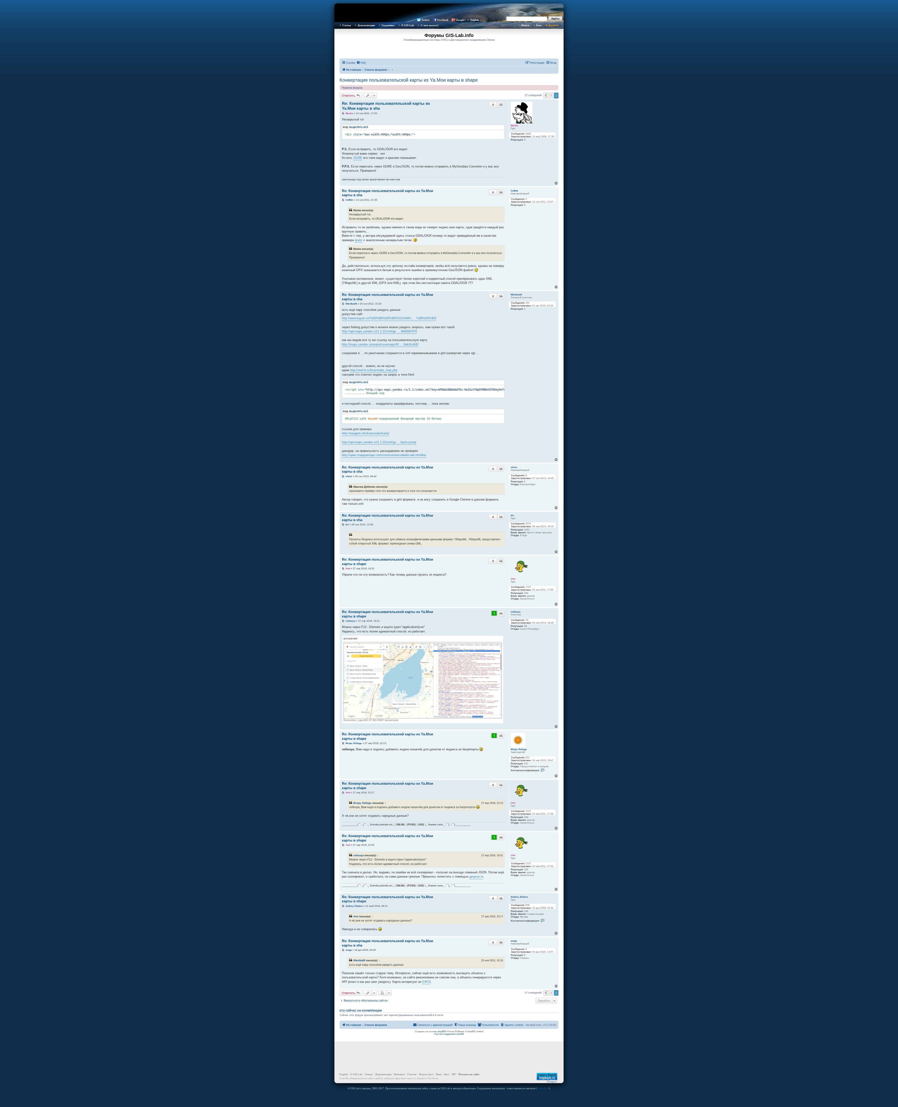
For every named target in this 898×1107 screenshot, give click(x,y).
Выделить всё (358, 127)
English (475, 19)
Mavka (514, 125)
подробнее (543, 1088)
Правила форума (352, 87)
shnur (514, 467)
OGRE (357, 158)
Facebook (442, 19)
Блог (539, 25)
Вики (439, 1074)
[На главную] (449, 10)
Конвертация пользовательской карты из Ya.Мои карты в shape (409, 80)
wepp (514, 941)
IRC (454, 1074)
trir (512, 515)
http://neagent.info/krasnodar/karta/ (365, 433)
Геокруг (551, 1081)
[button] (545, 95)
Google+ (461, 19)
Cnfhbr (514, 190)
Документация (366, 25)
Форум (525, 25)
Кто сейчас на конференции (361, 1010)
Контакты (399, 1074)
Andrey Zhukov (519, 897)
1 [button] (551, 95)
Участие (411, 1074)
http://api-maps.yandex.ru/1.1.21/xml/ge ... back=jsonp (379, 442)
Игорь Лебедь (519, 749)
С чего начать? (430, 25)
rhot (513, 578)
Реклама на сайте (469, 1074)
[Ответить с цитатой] (501, 104)
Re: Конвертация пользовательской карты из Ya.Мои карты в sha (386, 106)
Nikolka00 (516, 294)
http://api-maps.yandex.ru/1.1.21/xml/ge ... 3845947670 (379, 331)
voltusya (516, 611)
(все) (430, 1074)
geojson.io (476, 876)
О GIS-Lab (407, 25)
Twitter (425, 19)
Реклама (554, 25)
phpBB (441, 1031)
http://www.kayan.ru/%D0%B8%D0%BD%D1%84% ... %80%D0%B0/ (389, 318)
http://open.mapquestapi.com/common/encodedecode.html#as (384, 455)
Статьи (346, 25)
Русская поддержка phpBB (449, 1034)
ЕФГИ (426, 982)
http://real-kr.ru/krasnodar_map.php (373, 370)
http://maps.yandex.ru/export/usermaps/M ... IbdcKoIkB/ (380, 344)
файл (358, 240)
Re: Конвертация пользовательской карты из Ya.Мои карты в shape (387, 561)
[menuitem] (361, 62)
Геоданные (388, 25)
